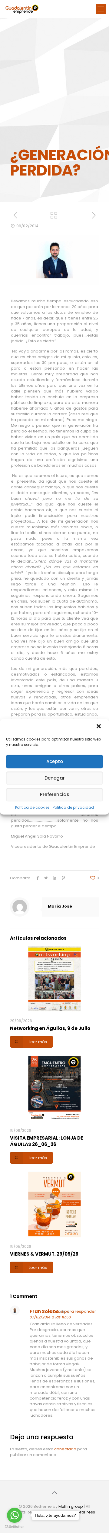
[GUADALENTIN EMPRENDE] (22, 9)
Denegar (55, 778)
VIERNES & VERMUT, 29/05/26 (44, 1254)
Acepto (54, 761)
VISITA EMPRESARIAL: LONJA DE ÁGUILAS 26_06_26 (46, 1141)
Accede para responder (72, 1311)
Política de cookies (32, 807)
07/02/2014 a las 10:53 (50, 1317)
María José (60, 906)
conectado (65, 1449)
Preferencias (54, 794)
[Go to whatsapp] (14, 1515)
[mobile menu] (101, 9)
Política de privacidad (73, 807)
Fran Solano (44, 1311)
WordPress (84, 1512)
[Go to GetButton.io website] (14, 1527)
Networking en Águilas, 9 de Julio (50, 1028)
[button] (99, 726)
